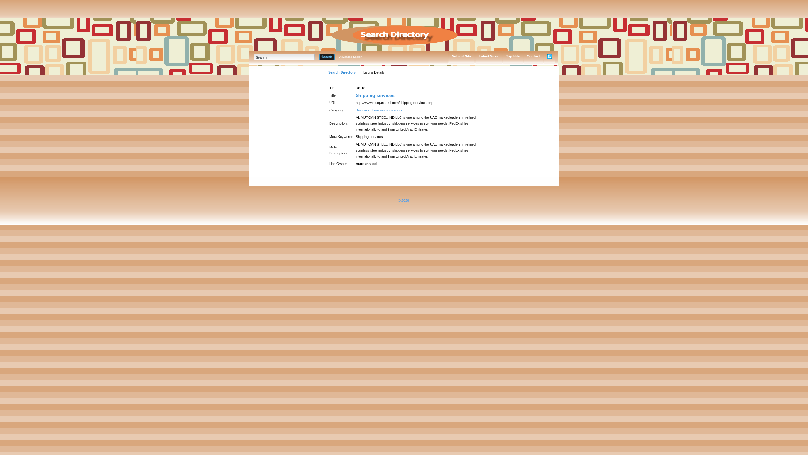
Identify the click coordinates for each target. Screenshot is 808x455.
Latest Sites (488, 56)
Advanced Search (350, 56)
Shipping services (375, 95)
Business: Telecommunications (379, 110)
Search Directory (342, 72)
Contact (533, 56)
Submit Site (461, 56)
